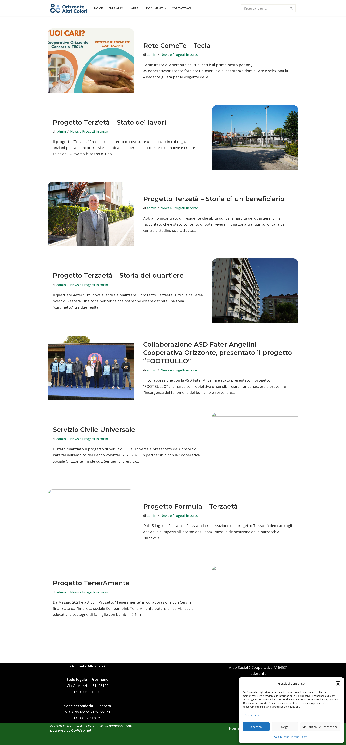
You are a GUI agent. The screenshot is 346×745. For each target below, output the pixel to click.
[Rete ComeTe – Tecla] (91, 60)
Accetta (256, 727)
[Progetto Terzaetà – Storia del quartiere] (255, 290)
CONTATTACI (181, 8)
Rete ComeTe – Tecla (177, 45)
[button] (338, 684)
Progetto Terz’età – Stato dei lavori (109, 122)
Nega (285, 727)
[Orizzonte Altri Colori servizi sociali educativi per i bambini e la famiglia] (68, 8)
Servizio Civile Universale (94, 429)
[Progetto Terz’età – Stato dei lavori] (255, 137)
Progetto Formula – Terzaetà (190, 506)
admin (151, 54)
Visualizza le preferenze (320, 727)
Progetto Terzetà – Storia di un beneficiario (213, 199)
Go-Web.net (81, 730)
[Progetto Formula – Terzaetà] (91, 521)
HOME (98, 8)
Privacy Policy (299, 736)
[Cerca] (291, 8)
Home (234, 728)
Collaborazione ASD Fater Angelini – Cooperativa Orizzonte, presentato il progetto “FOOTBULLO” (217, 352)
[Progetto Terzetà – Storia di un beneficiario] (91, 214)
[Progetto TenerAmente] (255, 598)
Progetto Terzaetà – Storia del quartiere (118, 275)
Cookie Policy (281, 736)
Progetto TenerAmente (91, 583)
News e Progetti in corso (179, 54)
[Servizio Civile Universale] (255, 445)
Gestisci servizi (253, 715)
